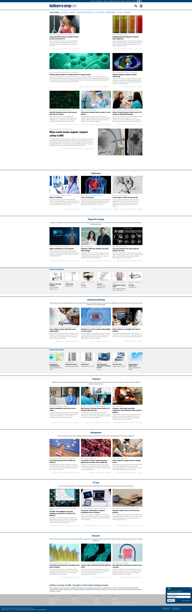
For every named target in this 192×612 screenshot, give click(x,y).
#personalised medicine (106, 525)
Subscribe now (171, 600)
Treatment (100, 12)
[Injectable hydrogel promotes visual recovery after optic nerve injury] (65, 100)
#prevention (129, 577)
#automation (55, 525)
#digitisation (92, 472)
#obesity (63, 341)
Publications (99, 1)
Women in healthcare (56, 197)
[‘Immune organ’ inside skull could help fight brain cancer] (96, 552)
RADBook (111, 1)
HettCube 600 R (85, 364)
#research (136, 48)
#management (108, 472)
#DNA (125, 341)
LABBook (105, 1)
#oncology (140, 86)
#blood (119, 48)
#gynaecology (117, 422)
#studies (72, 124)
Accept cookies (175, 608)
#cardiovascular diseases (57, 48)
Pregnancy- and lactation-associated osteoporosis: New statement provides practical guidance (126, 410)
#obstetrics (131, 422)
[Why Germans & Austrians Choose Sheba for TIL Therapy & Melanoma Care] (96, 396)
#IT (99, 525)
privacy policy (13, 609)
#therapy (77, 124)
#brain (94, 260)
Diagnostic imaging (68, 12)
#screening (135, 577)
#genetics (129, 341)
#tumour (109, 209)
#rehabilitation (76, 422)
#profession (63, 472)
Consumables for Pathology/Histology (54, 365)
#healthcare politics (56, 472)
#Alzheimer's (89, 260)
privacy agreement (186, 600)
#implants (69, 148)
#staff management (71, 472)
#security (92, 148)
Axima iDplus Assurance (71, 364)
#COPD (65, 48)
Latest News (54, 12)
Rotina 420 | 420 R (117, 364)
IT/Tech (120, 12)
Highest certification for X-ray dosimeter (62, 249)
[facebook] (137, 1)
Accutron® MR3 (69, 284)
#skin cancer (134, 124)
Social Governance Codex (119, 604)
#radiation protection (69, 260)
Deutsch (93, 1)
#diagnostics (124, 48)
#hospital (123, 124)
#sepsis (140, 48)
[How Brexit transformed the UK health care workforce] (65, 448)
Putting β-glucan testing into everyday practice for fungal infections (70, 74)
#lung (98, 209)
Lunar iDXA (131, 285)
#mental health (128, 260)
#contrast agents (123, 209)
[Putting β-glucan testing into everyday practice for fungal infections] (80, 62)
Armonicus (99, 284)
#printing (66, 577)
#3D (62, 577)
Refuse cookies (166, 608)
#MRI (73, 148)
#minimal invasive (60, 124)
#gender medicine (68, 422)
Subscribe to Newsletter (175, 591)
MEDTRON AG (69, 286)
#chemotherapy (85, 124)
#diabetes (58, 341)
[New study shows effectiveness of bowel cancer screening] (127, 552)
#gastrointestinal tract (100, 124)
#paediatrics (134, 341)
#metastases (134, 86)
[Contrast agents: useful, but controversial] (127, 185)
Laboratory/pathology (86, 12)
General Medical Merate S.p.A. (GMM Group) (119, 289)
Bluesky (96, 601)
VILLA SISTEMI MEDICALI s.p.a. (54, 288)
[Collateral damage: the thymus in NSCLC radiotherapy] (127, 62)
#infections (130, 48)
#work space (139, 472)
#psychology (139, 260)
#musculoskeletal (124, 422)
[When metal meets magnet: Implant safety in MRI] (120, 148)
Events (122, 1)
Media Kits (117, 1)
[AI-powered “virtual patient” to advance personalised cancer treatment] (96, 498)
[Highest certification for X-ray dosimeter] (65, 236)
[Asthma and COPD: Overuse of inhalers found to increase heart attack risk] (65, 24)
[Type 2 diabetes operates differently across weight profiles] (65, 317)
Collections (96, 173)
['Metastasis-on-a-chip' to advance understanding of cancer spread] (96, 317)
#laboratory (99, 86)
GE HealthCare (132, 287)
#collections (66, 209)
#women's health (138, 422)
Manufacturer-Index (77, 602)
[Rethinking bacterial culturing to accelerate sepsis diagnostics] (127, 24)
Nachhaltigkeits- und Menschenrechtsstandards (124, 602)
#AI (51, 525)
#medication (76, 48)
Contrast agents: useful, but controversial (125, 197)
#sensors (140, 525)
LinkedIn (96, 602)
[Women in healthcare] (65, 185)
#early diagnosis (99, 260)
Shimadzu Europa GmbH (71, 366)
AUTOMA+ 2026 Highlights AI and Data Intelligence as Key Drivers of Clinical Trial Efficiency (62, 513)
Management (111, 12)
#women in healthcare (74, 209)
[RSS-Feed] (141, 1)
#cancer (122, 86)
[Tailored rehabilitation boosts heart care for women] (65, 396)
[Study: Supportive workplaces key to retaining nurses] (127, 448)
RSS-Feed (97, 604)
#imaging (64, 148)
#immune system (101, 577)
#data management (69, 525)
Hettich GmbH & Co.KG (87, 366)
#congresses (61, 525)
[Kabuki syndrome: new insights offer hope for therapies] (127, 317)
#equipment (88, 86)
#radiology (87, 148)
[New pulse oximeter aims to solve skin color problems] (127, 498)
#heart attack (70, 48)
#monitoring (129, 525)
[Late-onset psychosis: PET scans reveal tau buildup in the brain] (127, 236)
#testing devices (106, 86)
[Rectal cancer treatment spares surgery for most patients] (96, 100)
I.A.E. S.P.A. (84, 287)
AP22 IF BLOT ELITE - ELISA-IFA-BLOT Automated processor (104, 366)
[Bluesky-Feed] (139, 1)
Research (127, 12)
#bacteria (115, 48)
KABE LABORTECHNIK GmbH (56, 368)
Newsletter (128, 1)
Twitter (96, 599)
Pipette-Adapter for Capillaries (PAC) (133, 365)
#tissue (109, 341)
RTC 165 (83, 285)
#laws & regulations (60, 260)
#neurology (67, 124)
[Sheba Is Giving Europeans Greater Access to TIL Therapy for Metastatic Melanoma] (127, 100)
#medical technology (122, 525)
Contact (134, 1)
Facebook (97, 597)
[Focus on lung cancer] (96, 185)
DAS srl (99, 369)
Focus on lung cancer (87, 197)
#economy (120, 472)
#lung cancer (128, 86)
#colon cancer (92, 124)
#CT (128, 209)
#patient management (79, 148)
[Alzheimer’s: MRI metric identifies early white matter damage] (96, 236)
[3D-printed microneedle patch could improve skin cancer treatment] (65, 552)
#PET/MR (134, 260)
